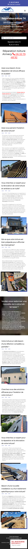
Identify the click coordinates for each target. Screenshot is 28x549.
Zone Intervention (14, 536)
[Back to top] (24, 545)
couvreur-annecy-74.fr (16, 538)
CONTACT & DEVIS (15, 4)
